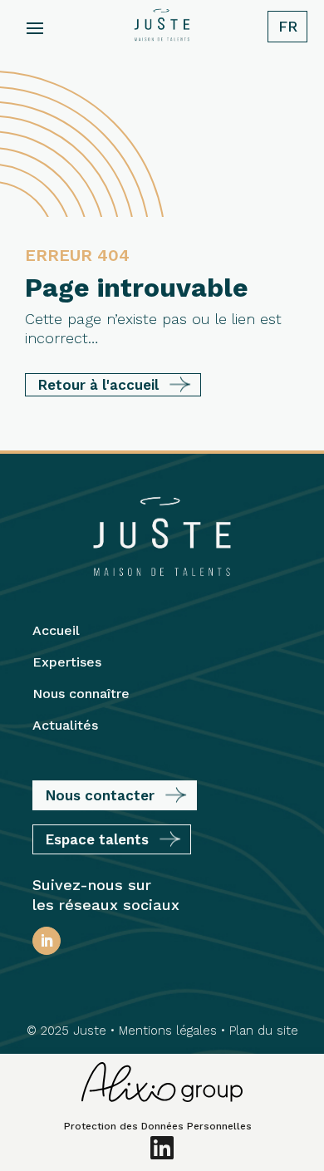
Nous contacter (100, 795)
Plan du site (263, 1030)
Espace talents (97, 839)
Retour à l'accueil (98, 384)
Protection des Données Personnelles (158, 1126)
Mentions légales (168, 1030)
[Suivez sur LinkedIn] (46, 941)
